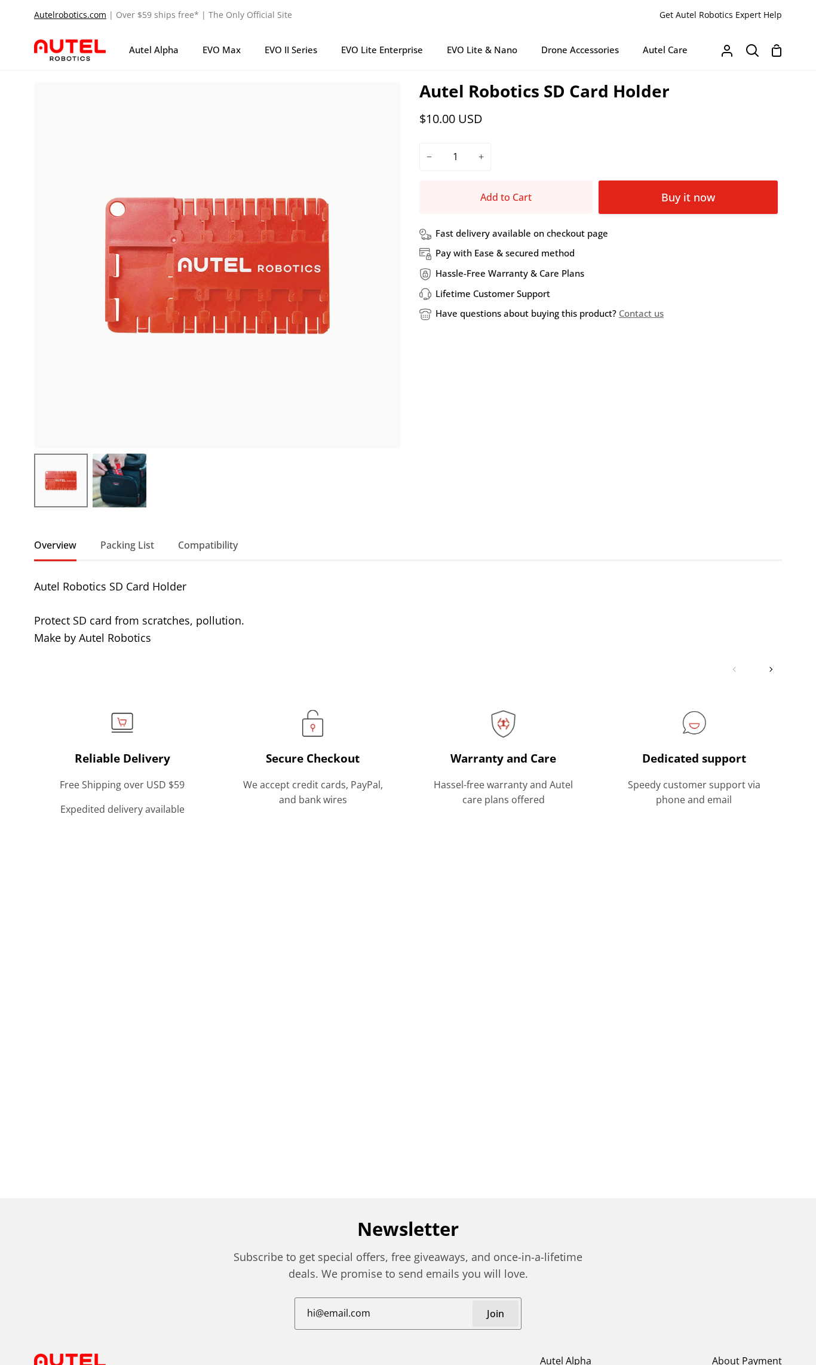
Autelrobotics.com (70, 14)
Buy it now (688, 197)
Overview (55, 545)
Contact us (641, 313)
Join (495, 1313)
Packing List (127, 545)
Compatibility (208, 545)
